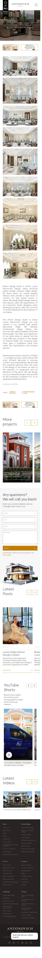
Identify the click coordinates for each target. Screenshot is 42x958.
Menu (4, 824)
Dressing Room (26, 870)
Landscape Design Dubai (29, 912)
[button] (27, 423)
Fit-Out (5, 861)
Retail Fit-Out (7, 873)
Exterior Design (26, 835)
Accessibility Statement (10, 854)
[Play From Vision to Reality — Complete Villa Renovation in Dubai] (18, 734)
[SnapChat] (22, 942)
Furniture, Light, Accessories (26, 908)
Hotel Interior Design (28, 918)
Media (5, 836)
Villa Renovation (26, 843)
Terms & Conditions (9, 849)
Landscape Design (9, 895)
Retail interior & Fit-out (28, 840)
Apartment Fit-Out (9, 868)
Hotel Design (25, 837)
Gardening (6, 898)
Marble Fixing (7, 885)
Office (23, 873)
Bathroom (24, 879)
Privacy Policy (7, 554)
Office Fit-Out (7, 870)
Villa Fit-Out (7, 865)
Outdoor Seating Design (10, 882)
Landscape (6, 892)
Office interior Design (28, 849)
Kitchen (23, 885)
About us (6, 827)
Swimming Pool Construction (8, 907)
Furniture (24, 861)
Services (24, 892)
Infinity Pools (7, 911)
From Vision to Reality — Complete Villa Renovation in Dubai (17, 764)
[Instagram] (13, 942)
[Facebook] (18, 942)
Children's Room (26, 876)
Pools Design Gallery (9, 916)
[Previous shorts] (28, 685)
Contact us (6, 839)
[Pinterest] (31, 942)
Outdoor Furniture (27, 868)
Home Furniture (26, 865)
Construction (7, 830)
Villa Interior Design (27, 827)
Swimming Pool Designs (10, 904)
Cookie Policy (7, 852)
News (4, 833)
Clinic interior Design (27, 852)
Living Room (25, 882)
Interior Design (26, 824)
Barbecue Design (8, 879)
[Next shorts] (34, 685)
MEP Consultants (8, 876)
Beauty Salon (25, 846)
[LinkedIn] (26, 942)
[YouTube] (9, 942)
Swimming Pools (8, 901)
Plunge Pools (7, 913)
